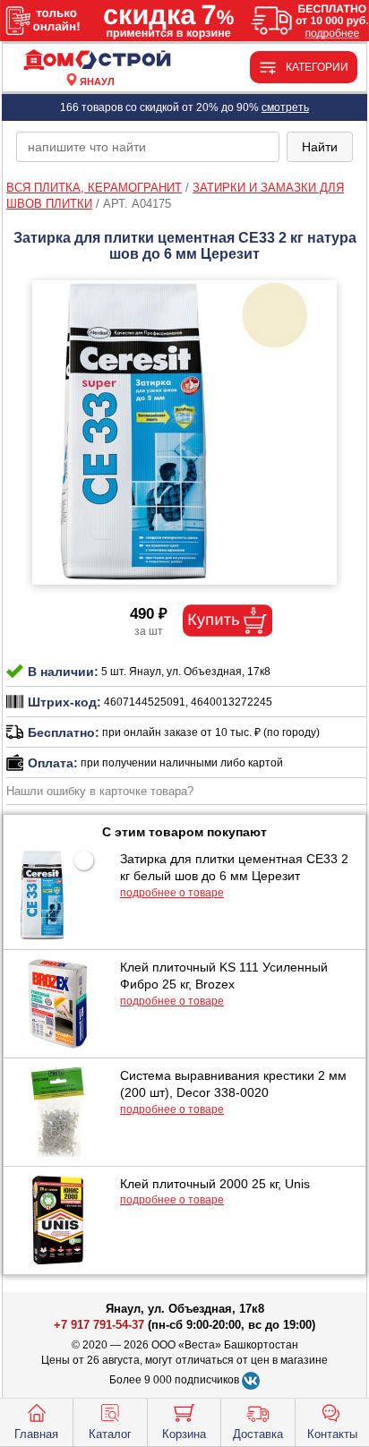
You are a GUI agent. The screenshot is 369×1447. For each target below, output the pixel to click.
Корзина (184, 1434)
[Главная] (97, 60)
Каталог (110, 1434)
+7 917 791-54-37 (99, 1324)
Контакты (332, 1434)
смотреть (285, 107)
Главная (36, 1434)
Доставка (258, 1434)
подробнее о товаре (172, 892)
